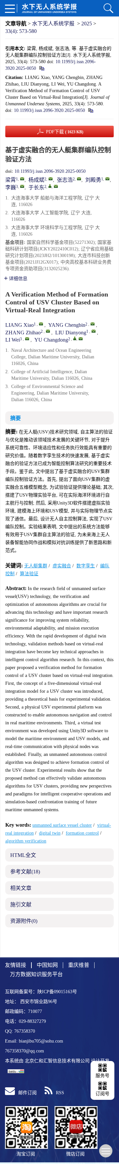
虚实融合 (62, 565)
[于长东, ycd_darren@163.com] (50, 186)
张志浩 (65, 180)
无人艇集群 (35, 565)
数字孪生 (85, 565)
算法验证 (29, 573)
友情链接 (15, 965)
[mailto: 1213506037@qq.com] (92, 323)
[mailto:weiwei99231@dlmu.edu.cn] (22, 186)
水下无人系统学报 (53, 23)
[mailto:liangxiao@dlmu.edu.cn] (22, 178)
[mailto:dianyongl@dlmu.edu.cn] (107, 178)
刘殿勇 (93, 180)
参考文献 (25, 871)
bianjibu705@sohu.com (41, 1041)
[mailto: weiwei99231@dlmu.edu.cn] (27, 338)
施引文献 (20, 904)
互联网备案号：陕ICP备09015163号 (41, 991)
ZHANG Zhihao (23, 332)
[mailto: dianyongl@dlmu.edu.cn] (93, 331)
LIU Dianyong (70, 332)
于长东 (36, 187)
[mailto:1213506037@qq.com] (50, 178)
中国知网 (47, 965)
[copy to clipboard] (90, 110)
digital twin (49, 833)
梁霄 (10, 180)
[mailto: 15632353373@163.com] (48, 331)
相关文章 (20, 888)
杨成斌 (36, 180)
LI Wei (12, 340)
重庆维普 (78, 965)
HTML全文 (23, 855)
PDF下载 (64, 131)
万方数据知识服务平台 (36, 974)
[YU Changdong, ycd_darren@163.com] (74, 338)
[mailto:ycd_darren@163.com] (56, 186)
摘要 (15, 418)
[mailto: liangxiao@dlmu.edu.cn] (41, 323)
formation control (82, 833)
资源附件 (23, 921)
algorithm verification (25, 841)
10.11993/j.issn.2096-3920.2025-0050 (49, 110)
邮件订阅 (27, 1092)
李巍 (10, 187)
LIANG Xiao (19, 325)
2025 (86, 23)
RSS (60, 1092)
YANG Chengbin (66, 325)
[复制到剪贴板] (41, 68)
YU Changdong (51, 340)
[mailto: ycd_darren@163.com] (80, 338)
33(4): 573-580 (21, 31)
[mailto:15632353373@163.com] (79, 178)
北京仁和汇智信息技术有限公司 (57, 1060)
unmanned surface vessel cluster (62, 825)
